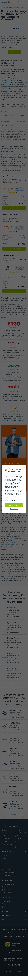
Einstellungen (14, 509)
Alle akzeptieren (14, 505)
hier (16, 500)
